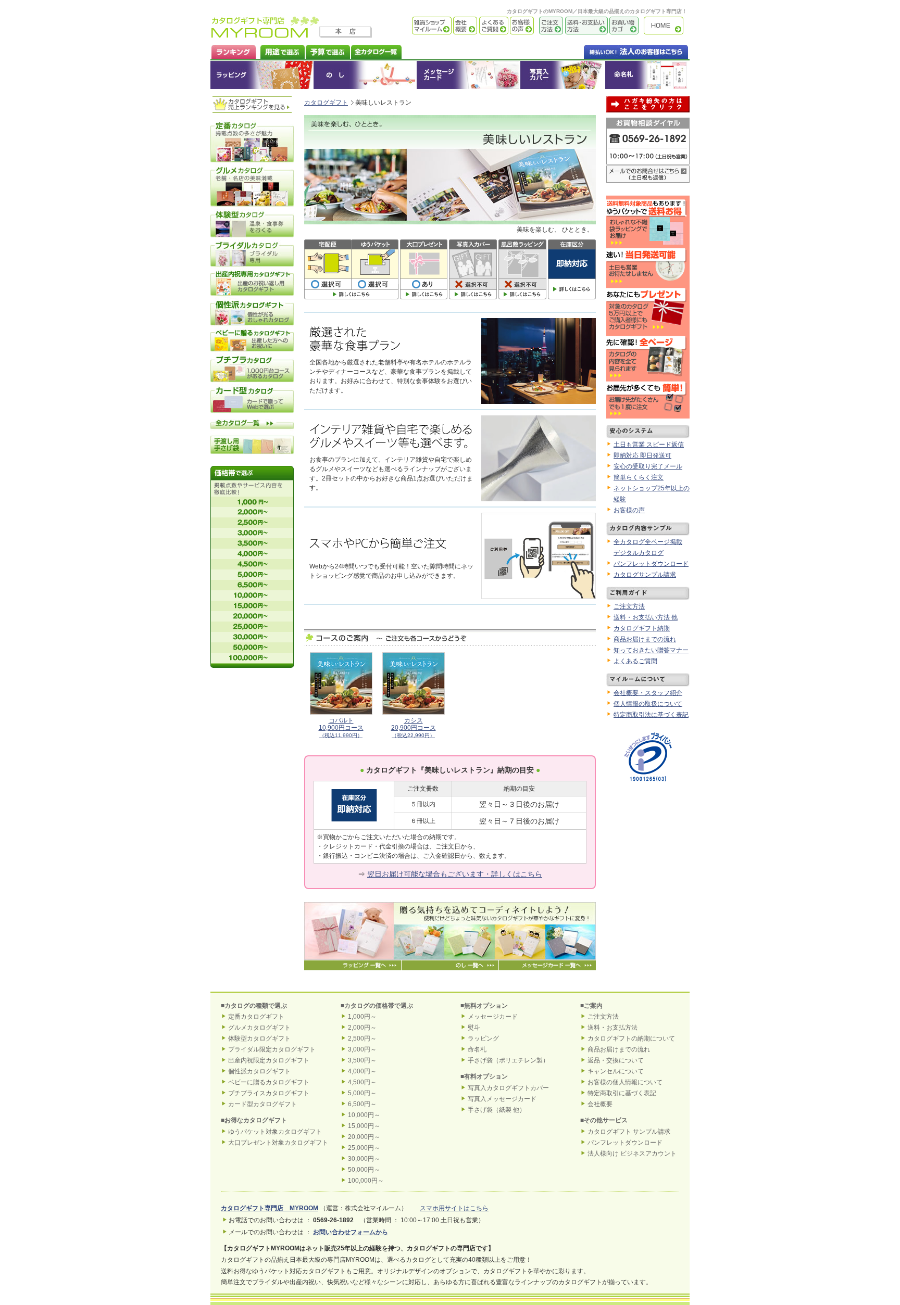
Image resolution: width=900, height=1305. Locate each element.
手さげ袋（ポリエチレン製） (508, 1060)
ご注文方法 (548, 26)
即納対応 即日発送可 (642, 455)
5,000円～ (362, 1093)
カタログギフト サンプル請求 (629, 1131)
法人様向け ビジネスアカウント (632, 1153)
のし (365, 75)
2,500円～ (362, 1038)
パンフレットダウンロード (651, 563)
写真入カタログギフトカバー (508, 1088)
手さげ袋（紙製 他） (497, 1109)
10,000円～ (364, 1115)
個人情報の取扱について (648, 703)
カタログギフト (666, 26)
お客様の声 (521, 26)
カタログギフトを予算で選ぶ (327, 50)
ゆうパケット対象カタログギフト (275, 1131)
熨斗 (474, 1027)
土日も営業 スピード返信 (649, 444)
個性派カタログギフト (259, 1071)
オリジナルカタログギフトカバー (562, 75)
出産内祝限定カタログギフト (268, 1060)
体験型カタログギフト (259, 1038)
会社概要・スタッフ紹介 (648, 692)
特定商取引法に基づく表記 (651, 714)
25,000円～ (364, 1147)
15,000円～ (364, 1126)
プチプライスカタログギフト (268, 1093)
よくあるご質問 (492, 26)
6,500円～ (362, 1104)
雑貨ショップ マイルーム (416, 26)
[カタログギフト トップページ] (265, 34)
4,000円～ (362, 1071)
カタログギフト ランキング (233, 50)
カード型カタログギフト (262, 1104)
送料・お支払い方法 (585, 26)
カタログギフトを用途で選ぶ (280, 50)
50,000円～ (364, 1169)
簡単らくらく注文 (639, 477)
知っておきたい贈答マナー (651, 650)
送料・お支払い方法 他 (646, 617)
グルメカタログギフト (259, 1027)
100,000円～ (366, 1180)
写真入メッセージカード (502, 1099)
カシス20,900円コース (413, 728)
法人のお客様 (615, 50)
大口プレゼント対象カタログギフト (278, 1142)
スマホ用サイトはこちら (454, 1208)
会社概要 (464, 26)
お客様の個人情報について (625, 1082)
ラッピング (262, 75)
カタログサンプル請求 (645, 574)
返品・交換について (616, 1060)
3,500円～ (362, 1060)
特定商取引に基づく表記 (622, 1093)
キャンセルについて (616, 1071)
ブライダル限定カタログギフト (272, 1049)
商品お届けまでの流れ (645, 639)
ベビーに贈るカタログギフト (268, 1082)
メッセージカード (468, 75)
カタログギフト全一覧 (376, 50)
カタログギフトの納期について (631, 1038)
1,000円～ (362, 1016)
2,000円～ (362, 1027)
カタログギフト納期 (642, 628)
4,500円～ (362, 1082)
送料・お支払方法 (613, 1027)
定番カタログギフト (256, 1016)
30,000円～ (364, 1158)
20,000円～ (364, 1137)
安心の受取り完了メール (648, 466)
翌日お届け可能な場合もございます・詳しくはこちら (454, 874)
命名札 (647, 75)
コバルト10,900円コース (341, 728)
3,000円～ (362, 1049)
